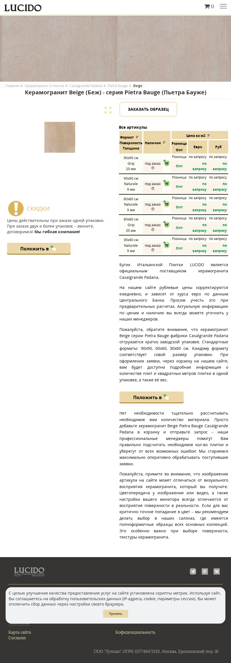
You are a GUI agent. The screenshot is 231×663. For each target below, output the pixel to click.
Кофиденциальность (135, 632)
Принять (115, 613)
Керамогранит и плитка (44, 86)
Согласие (17, 638)
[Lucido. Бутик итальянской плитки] (115, 6)
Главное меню (223, 7)
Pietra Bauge (118, 86)
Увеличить (108, 110)
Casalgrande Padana (86, 86)
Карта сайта (19, 632)
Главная (12, 86)
